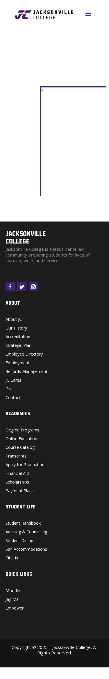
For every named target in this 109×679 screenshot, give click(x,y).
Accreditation (18, 337)
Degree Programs (22, 430)
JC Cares (13, 380)
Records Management (26, 371)
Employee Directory (24, 354)
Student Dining (19, 541)
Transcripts (16, 456)
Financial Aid (17, 473)
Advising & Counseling (26, 532)
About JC (14, 319)
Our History (16, 328)
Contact (13, 398)
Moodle (13, 591)
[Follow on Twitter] (21, 286)
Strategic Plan (18, 345)
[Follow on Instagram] (33, 286)
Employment (17, 363)
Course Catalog (20, 447)
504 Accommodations (26, 549)
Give (10, 389)
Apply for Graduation (25, 465)
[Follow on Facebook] (10, 286)
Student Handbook (23, 523)
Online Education (21, 439)
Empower (15, 608)
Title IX (12, 558)
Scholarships (17, 482)
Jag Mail (13, 599)
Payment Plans (20, 491)
